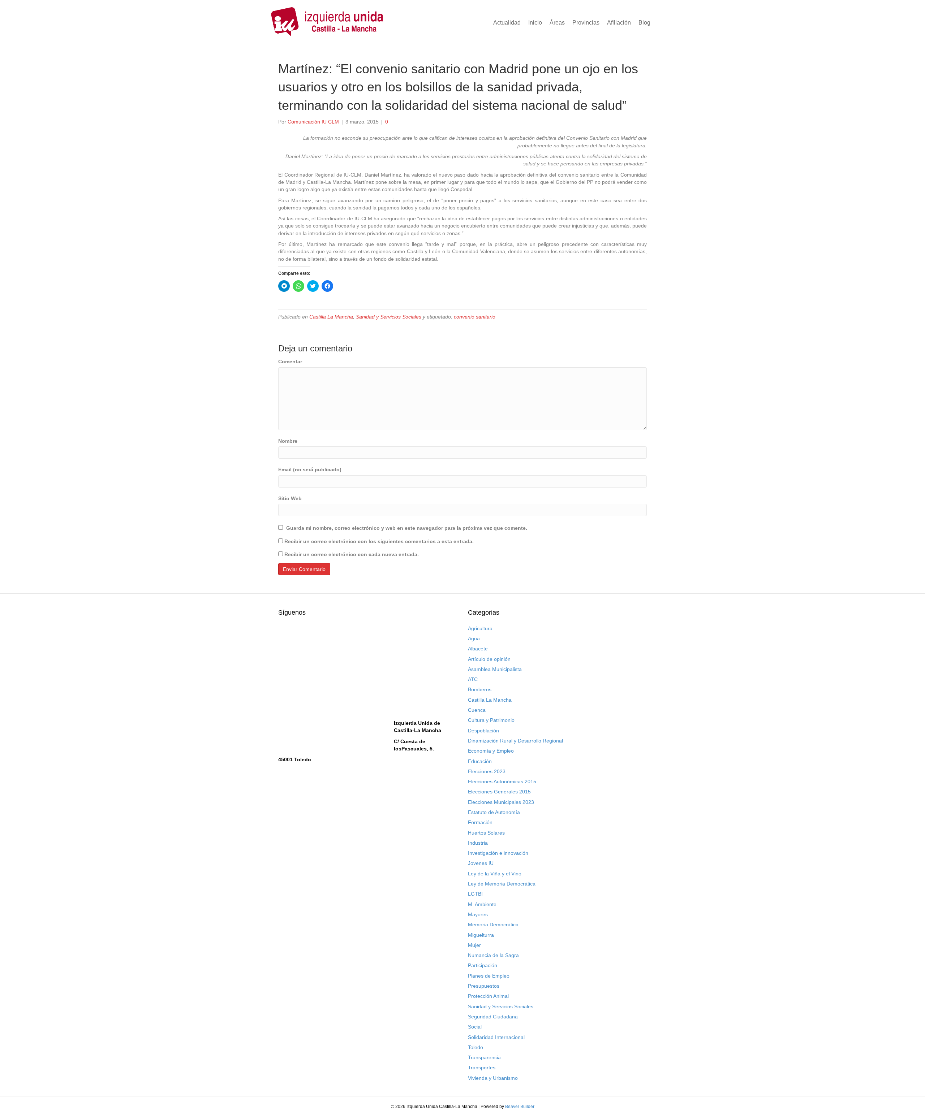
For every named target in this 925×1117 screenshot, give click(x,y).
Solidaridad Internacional (496, 1037)
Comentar (290, 361)
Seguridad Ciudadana (493, 1016)
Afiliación (619, 23)
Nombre (287, 441)
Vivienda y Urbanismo (493, 1078)
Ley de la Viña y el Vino (494, 873)
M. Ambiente (482, 904)
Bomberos (479, 689)
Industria (478, 843)
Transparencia (484, 1057)
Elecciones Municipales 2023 (501, 802)
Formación (480, 822)
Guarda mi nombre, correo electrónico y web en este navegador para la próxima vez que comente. (406, 528)
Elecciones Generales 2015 (499, 792)
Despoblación (483, 730)
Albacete (478, 648)
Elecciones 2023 (486, 771)
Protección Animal (488, 996)
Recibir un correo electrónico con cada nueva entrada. (351, 554)
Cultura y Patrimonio (491, 720)
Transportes (481, 1067)
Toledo (475, 1047)
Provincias (585, 23)
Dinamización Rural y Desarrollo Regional (515, 741)
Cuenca (477, 710)
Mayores (478, 914)
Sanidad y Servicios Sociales (388, 317)
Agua (474, 638)
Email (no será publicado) (309, 469)
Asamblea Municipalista (495, 669)
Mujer (474, 945)
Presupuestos (483, 986)
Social (475, 1027)
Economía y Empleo (491, 751)
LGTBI (475, 894)
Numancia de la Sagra (493, 955)
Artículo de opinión (489, 659)
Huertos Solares (486, 833)
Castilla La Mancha (331, 317)
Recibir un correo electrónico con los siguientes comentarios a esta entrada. (379, 541)
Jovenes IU (481, 863)
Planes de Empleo (488, 976)
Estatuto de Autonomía (494, 812)
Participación (482, 965)
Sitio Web (290, 498)
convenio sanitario (474, 317)
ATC (473, 679)
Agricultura (480, 628)
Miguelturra (481, 935)
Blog (644, 23)
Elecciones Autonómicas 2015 (502, 781)
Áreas (557, 23)
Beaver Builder (519, 1106)
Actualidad (507, 23)
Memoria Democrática (493, 924)
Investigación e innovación (498, 853)
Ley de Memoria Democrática (501, 884)
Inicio (535, 23)
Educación (480, 761)
